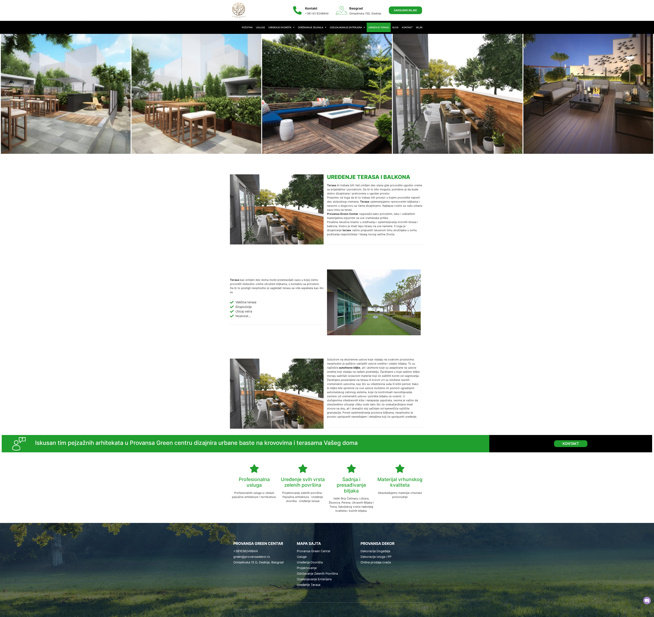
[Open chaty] (647, 600)
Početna (247, 27)
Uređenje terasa (378, 27)
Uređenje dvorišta (279, 27)
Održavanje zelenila (310, 27)
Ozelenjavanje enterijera (346, 27)
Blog (395, 27)
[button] (6, 94)
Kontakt (407, 27)
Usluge (260, 27)
